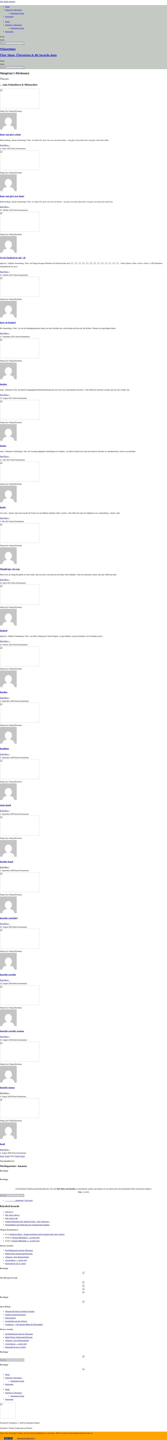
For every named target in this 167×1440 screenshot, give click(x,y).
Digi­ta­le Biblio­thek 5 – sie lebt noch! (26, 1238)
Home (7, 7)
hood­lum (4, 748)
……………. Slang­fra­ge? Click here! (19, 1200)
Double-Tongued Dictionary (15, 1315)
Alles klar (8, 1438)
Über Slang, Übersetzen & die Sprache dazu (28, 55)
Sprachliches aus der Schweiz (16, 1321)
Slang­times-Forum (17, 13)
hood (2, 1144)
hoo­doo (3, 692)
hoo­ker (3, 384)
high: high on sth (11, 1218)
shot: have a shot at (12, 1215)
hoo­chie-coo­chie (8, 974)
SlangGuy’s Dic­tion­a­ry (13, 10)
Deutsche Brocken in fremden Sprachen (19, 1311)
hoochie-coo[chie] (8, 918)
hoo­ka (3, 445)
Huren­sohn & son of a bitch (15, 1264)
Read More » (5, 145)
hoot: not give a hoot (10, 134)
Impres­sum (9, 17)
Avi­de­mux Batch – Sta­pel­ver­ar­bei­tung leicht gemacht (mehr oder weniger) (37, 1234)
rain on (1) (9, 1212)
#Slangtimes (8, 49)
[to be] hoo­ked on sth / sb (12, 257)
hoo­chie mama (7, 1087)
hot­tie (3, 507)
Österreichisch (10, 1318)
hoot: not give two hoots (12, 196)
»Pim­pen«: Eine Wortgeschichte (17, 1257)
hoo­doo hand (6, 861)
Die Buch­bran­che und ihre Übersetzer (19, 1250)
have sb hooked (8, 322)
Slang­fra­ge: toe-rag (9, 569)
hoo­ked (3, 630)
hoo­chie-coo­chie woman (12, 1031)
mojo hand (5, 805)
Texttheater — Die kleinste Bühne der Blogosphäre (24, 1324)
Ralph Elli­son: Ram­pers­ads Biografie (18, 1254)
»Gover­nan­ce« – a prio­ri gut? (16, 1260)
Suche (2, 37)
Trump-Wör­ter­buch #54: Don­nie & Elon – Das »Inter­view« (27, 1222)
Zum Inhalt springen (7, 2)
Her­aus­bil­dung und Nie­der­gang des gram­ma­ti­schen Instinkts (27, 1225)
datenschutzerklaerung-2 (26, 1438)
